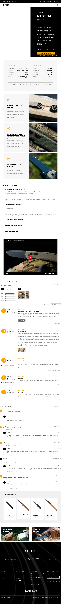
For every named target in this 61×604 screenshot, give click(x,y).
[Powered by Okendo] (5, 285)
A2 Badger (8, 513)
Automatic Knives (20, 571)
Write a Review (57, 284)
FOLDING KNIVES (27, 4)
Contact (49, 1)
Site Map (33, 597)
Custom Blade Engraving (36, 581)
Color (38, 47)
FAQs (2, 576)
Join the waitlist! (46, 53)
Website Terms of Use (55, 597)
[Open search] (54, 5)
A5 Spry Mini (35, 513)
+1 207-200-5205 (54, 559)
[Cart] (57, 5)
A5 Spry (21, 514)
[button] (47, 19)
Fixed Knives (19, 576)
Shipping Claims (34, 571)
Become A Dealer (56, 1)
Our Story (39, 1)
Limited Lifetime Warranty (37, 577)
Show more (30, 403)
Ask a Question (47, 406)
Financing (33, 579)
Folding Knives (19, 573)
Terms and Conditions (39, 597)
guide (53, 221)
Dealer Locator (19, 585)
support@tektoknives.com (10, 559)
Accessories (19, 578)
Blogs (44, 1)
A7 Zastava (49, 513)
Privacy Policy (47, 597)
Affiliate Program (35, 584)
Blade (47, 47)
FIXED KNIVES (37, 4)
